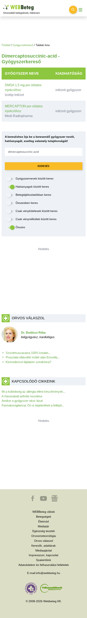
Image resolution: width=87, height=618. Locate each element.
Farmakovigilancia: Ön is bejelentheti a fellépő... (33, 405)
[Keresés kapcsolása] (73, 10)
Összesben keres (27, 202)
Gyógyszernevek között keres (34, 178)
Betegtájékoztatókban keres (33, 194)
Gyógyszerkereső (23, 45)
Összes (20, 227)
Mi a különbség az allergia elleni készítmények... (33, 391)
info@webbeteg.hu (48, 573)
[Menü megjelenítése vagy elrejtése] (80, 10)
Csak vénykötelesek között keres (36, 211)
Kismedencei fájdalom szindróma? (28, 362)
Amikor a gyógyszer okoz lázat (22, 400)
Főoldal (6, 45)
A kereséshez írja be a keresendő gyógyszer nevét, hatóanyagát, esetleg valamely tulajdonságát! (40, 139)
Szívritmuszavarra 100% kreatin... (28, 353)
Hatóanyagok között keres (32, 186)
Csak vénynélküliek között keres (36, 219)
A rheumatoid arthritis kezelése (22, 396)
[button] (33, 500)
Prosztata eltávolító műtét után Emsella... (33, 357)
